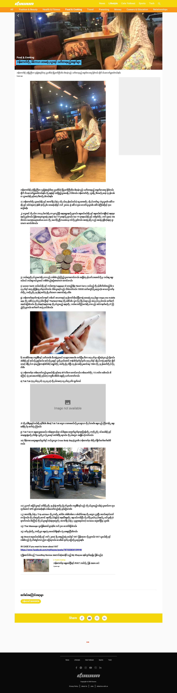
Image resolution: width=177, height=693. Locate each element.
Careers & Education (137, 9)
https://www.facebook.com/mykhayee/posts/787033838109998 (51, 550)
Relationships (160, 9)
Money (117, 9)
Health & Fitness (51, 9)
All (11, 9)
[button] (31, 601)
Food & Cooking (73, 9)
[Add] (81, 618)
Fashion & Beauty (28, 9)
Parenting (104, 9)
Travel (90, 9)
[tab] (11, 9)
